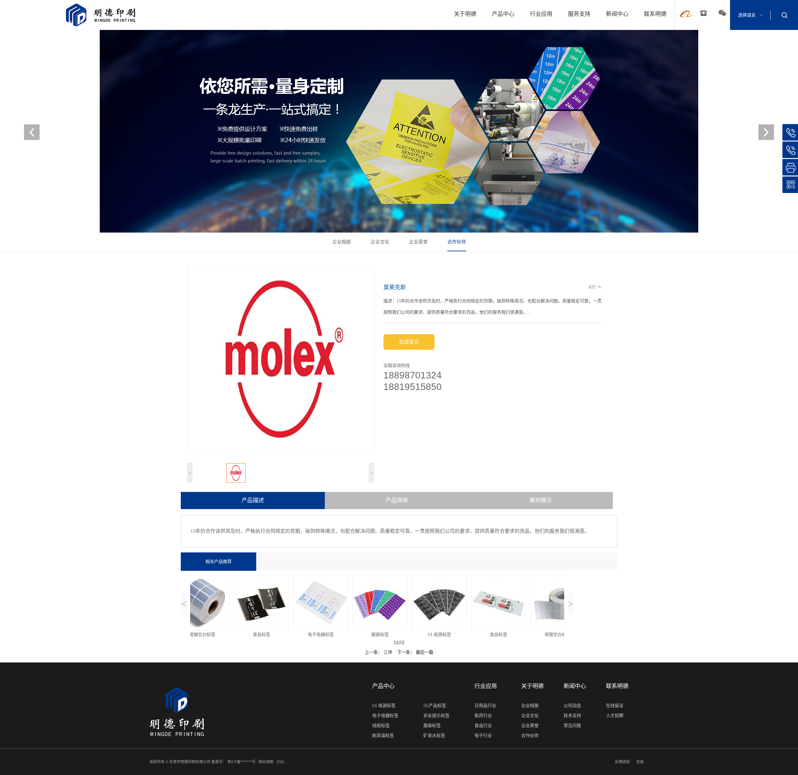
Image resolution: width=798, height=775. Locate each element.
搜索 (784, 15)
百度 (640, 762)
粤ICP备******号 (242, 762)
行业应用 (541, 14)
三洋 (387, 652)
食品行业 (483, 725)
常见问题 (572, 725)
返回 (591, 287)
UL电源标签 (384, 705)
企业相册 (341, 241)
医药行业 (483, 715)
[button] (766, 132)
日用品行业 (485, 705)
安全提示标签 (436, 715)
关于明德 (465, 14)
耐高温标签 (383, 735)
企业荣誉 (418, 241)
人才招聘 (614, 715)
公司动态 (572, 705)
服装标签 (432, 725)
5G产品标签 (434, 705)
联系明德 (655, 14)
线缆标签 (381, 725)
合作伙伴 (456, 241)
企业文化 (380, 241)
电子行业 (483, 735)
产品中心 (503, 14)
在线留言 (409, 341)
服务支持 (579, 14)
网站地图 (266, 762)
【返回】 (399, 643)
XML (281, 762)
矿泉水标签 (434, 735)
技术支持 (572, 715)
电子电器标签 (385, 715)
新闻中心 (617, 14)
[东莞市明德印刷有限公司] (399, 131)
